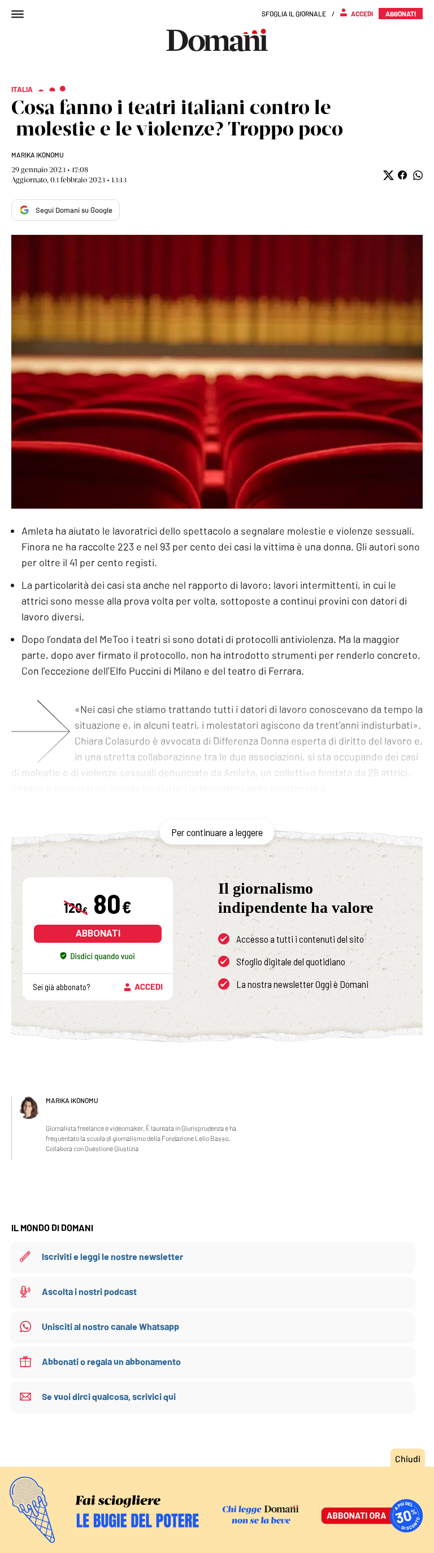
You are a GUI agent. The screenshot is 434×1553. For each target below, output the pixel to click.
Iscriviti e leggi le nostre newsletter (112, 1256)
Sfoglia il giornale (294, 14)
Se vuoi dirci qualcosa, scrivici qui (109, 1396)
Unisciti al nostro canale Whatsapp (110, 1326)
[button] (387, 175)
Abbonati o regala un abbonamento (111, 1361)
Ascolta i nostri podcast (89, 1291)
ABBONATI (98, 933)
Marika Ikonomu (37, 155)
